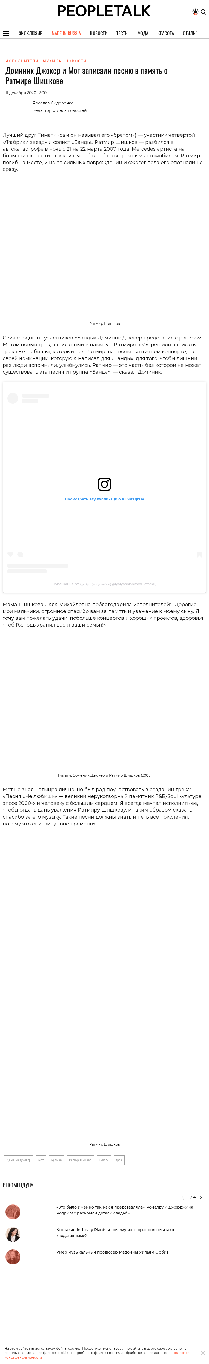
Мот (41, 1160)
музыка (56, 1160)
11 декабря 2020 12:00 (26, 92)
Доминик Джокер (19, 1160)
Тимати (47, 135)
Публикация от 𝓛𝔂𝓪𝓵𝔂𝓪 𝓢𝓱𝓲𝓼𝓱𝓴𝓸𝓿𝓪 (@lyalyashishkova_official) (104, 584)
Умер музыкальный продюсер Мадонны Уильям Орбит (112, 1252)
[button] (201, 1197)
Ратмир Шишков (80, 1160)
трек (119, 1160)
